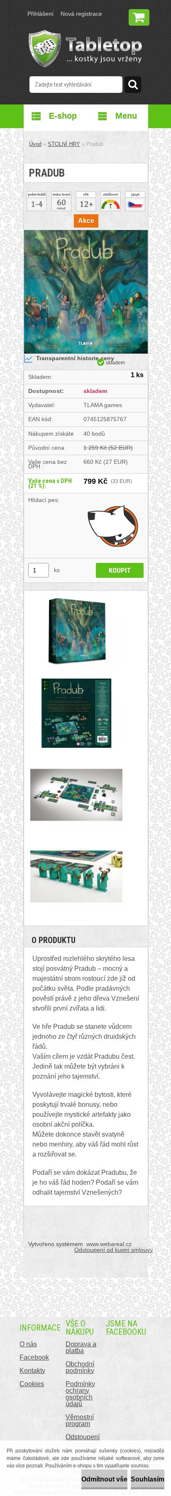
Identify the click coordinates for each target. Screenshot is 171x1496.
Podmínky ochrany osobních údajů (80, 1393)
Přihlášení (40, 13)
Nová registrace (81, 13)
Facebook (34, 1357)
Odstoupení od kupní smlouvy (113, 1249)
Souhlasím (147, 1479)
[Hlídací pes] (113, 525)
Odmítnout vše (104, 1479)
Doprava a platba (81, 1347)
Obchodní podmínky (80, 1367)
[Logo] (85, 48)
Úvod (35, 144)
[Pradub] (86, 233)
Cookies (32, 1383)
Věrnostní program (80, 1420)
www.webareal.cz (109, 1244)
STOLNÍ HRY (64, 144)
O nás (28, 1344)
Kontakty (32, 1370)
